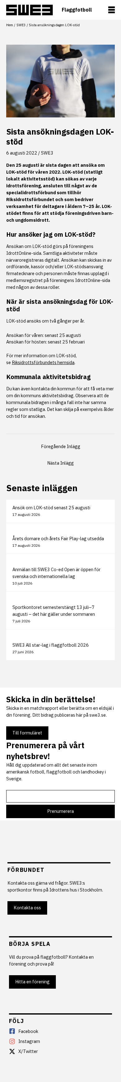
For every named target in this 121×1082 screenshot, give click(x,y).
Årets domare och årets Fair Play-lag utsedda (58, 538)
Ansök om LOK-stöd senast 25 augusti (51, 508)
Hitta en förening (32, 982)
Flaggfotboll (77, 10)
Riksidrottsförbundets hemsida (43, 362)
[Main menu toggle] (112, 10)
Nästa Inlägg (60, 463)
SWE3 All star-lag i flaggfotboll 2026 (50, 645)
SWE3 (47, 153)
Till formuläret (27, 733)
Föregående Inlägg (60, 446)
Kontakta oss (27, 908)
